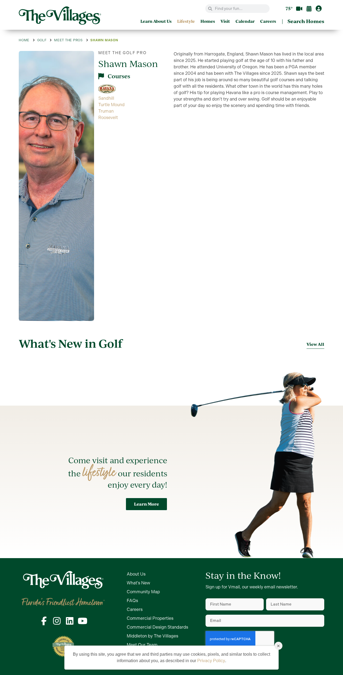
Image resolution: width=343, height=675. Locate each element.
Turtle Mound (111, 104)
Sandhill (106, 98)
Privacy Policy (211, 660)
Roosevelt (108, 117)
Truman (106, 111)
